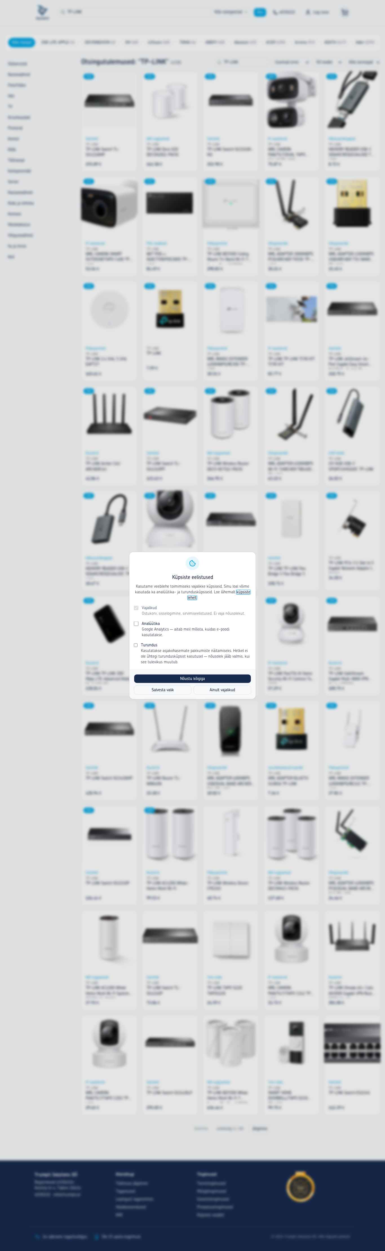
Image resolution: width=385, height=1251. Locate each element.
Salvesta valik (163, 690)
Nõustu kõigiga (192, 679)
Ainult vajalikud (222, 690)
